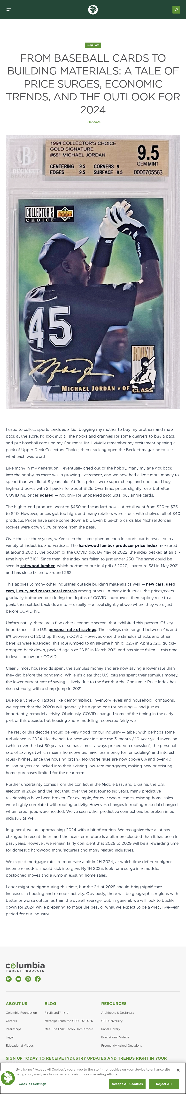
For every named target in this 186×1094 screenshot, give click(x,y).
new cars (154, 584)
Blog (50, 1003)
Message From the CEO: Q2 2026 (69, 1021)
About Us (16, 1003)
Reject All (163, 1084)
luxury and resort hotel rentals (46, 591)
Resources (113, 1003)
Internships (13, 1029)
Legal (10, 1037)
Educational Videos (20, 1045)
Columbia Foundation (21, 1012)
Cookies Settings (32, 1084)
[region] (93, 1078)
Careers (11, 1021)
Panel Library (110, 1029)
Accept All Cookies (127, 1084)
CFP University (112, 1021)
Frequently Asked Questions (121, 1045)
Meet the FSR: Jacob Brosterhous (69, 1029)
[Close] (178, 1070)
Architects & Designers (117, 1012)
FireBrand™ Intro (57, 1012)
